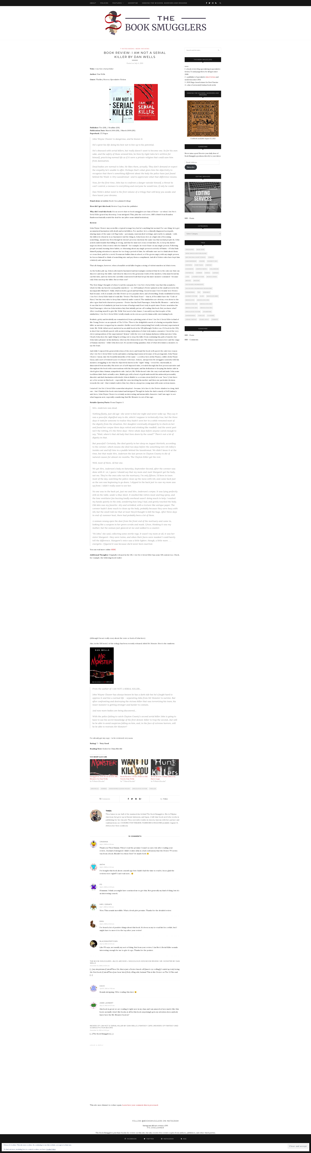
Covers (201, 261)
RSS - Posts (189, 218)
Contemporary (191, 261)
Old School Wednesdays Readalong (199, 288)
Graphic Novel (201, 269)
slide (202, 296)
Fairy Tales (199, 265)
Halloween (214, 269)
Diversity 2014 (212, 261)
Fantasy (209, 265)
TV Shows (210, 315)
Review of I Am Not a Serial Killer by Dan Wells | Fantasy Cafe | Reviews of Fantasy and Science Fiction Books (134, 1027)
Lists (187, 276)
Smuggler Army (212, 296)
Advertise (133, 3)
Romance (206, 292)
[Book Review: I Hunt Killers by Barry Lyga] (165, 767)
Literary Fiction (198, 276)
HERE (113, 549)
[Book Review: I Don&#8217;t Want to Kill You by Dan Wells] (134, 767)
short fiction (210, 77)
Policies (104, 3)
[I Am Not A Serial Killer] (121, 122)
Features (117, 3)
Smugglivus (190, 300)
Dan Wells (95, 788)
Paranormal (190, 292)
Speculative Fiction (140, 788)
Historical (189, 273)
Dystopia (189, 265)
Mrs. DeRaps (106, 904)
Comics (210, 257)
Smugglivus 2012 (206, 304)
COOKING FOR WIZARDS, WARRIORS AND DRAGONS (164, 3)
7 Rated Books (127, 49)
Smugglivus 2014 (206, 307)
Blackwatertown (109, 941)
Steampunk (207, 311)
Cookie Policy (51, 1149)
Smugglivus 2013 (191, 307)
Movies (188, 280)
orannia (104, 842)
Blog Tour (200, 249)
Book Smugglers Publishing (196, 253)
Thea (165, 799)
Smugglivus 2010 (203, 300)
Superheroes (190, 315)
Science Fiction (191, 296)
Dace (102, 986)
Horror (104, 788)
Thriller (153, 788)
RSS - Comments (191, 340)
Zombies (215, 319)
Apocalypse (190, 249)
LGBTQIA (215, 273)
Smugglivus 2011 (191, 304)
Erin (102, 921)
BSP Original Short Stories (195, 257)
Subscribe (190, 167)
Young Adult (204, 319)
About (93, 3)
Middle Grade (212, 276)
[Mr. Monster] (102, 683)
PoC (199, 292)
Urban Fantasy (191, 319)
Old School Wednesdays (194, 284)
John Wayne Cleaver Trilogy (119, 788)
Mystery (196, 280)
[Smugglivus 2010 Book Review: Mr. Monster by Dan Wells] (104, 767)
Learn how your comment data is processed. (140, 1105)
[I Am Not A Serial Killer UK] (147, 122)
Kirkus (207, 273)
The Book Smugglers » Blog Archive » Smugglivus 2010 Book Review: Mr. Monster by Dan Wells (135, 962)
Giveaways (189, 269)
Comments (104, 799)
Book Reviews (142, 49)
